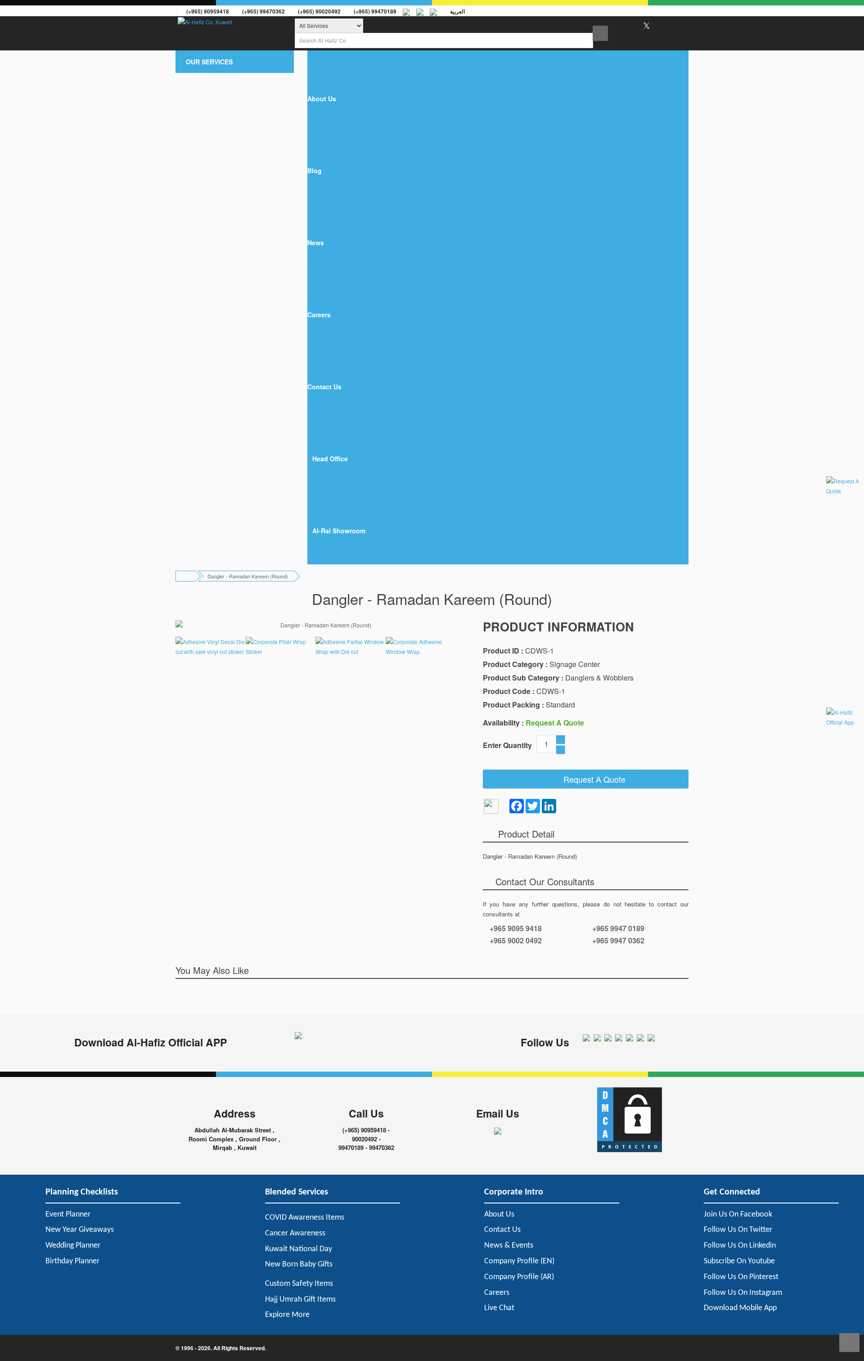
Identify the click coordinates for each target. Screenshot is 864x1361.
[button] (235, 61)
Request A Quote (591, 779)
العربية (456, 11)
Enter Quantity (507, 745)
